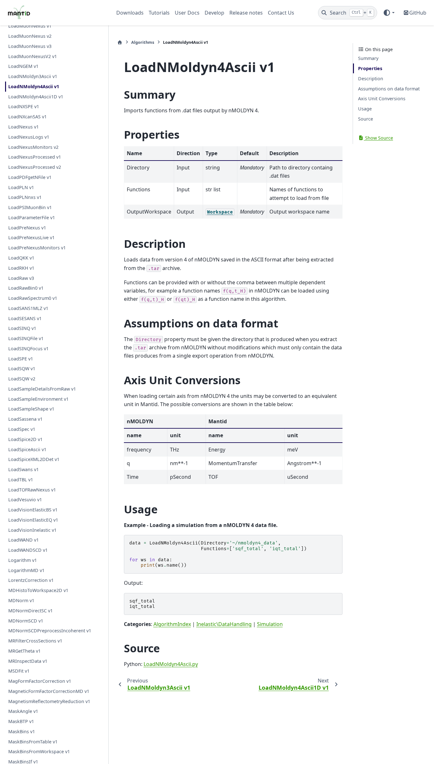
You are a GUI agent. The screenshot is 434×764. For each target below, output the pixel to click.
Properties (370, 68)
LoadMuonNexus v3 (29, 46)
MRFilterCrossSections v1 (35, 641)
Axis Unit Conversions (381, 99)
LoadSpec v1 (21, 429)
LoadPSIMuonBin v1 (30, 207)
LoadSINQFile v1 (26, 338)
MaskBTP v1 (21, 721)
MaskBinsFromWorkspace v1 (39, 751)
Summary (368, 58)
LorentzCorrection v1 (31, 580)
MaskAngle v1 (23, 711)
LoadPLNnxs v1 (25, 197)
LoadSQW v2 (21, 379)
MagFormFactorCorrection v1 (39, 681)
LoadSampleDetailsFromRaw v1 (42, 388)
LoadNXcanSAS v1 (27, 117)
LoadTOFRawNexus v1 (32, 489)
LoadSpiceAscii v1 (27, 449)
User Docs (187, 12)
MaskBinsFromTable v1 (33, 741)
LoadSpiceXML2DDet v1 (33, 459)
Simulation (270, 624)
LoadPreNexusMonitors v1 (37, 248)
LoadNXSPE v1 (23, 106)
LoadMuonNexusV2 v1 (32, 56)
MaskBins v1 (21, 731)
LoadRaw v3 (21, 278)
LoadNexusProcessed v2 (34, 167)
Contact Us (281, 12)
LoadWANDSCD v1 (28, 550)
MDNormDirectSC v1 (30, 610)
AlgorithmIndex (172, 624)
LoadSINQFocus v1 (28, 348)
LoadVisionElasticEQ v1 (33, 520)
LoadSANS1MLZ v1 (28, 308)
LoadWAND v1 (23, 540)
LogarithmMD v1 (26, 570)
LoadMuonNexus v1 (29, 26)
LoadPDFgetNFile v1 (29, 177)
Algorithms (142, 42)
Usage (365, 109)
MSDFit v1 (19, 671)
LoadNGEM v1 (23, 66)
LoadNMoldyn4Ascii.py (171, 664)
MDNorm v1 (21, 600)
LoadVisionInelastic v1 (32, 530)
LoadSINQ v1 (22, 328)
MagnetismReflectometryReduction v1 (49, 701)
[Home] (119, 42)
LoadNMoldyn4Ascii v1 (33, 86)
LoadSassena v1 (25, 419)
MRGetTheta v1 (24, 651)
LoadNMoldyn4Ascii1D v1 (35, 96)
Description (370, 78)
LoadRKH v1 (21, 268)
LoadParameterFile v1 (31, 217)
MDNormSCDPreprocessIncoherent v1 (49, 631)
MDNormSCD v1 (25, 620)
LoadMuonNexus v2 (29, 36)
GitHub (417, 12)
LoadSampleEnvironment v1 (38, 399)
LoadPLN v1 (21, 187)
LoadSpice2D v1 (25, 439)
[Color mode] (389, 12)
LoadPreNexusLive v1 (31, 237)
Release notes (246, 12)
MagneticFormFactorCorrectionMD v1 (48, 691)
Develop (214, 12)
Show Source (378, 138)
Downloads (130, 12)
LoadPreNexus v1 (27, 227)
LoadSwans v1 (23, 469)
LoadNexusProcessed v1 (34, 157)
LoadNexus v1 (23, 127)
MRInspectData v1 (27, 661)
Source (365, 118)
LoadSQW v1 (21, 369)
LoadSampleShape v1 (31, 409)
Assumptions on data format (389, 88)
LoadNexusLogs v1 (28, 137)
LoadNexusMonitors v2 (33, 147)
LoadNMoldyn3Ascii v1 (32, 76)
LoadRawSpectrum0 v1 (32, 298)
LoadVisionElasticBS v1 (33, 510)
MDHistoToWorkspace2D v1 (38, 590)
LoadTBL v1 (20, 479)
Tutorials (159, 12)
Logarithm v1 (22, 560)
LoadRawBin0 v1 (26, 288)
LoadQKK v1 (21, 258)
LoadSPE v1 (20, 358)
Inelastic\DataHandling (224, 624)
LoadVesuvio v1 (25, 500)
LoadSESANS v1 (25, 318)
